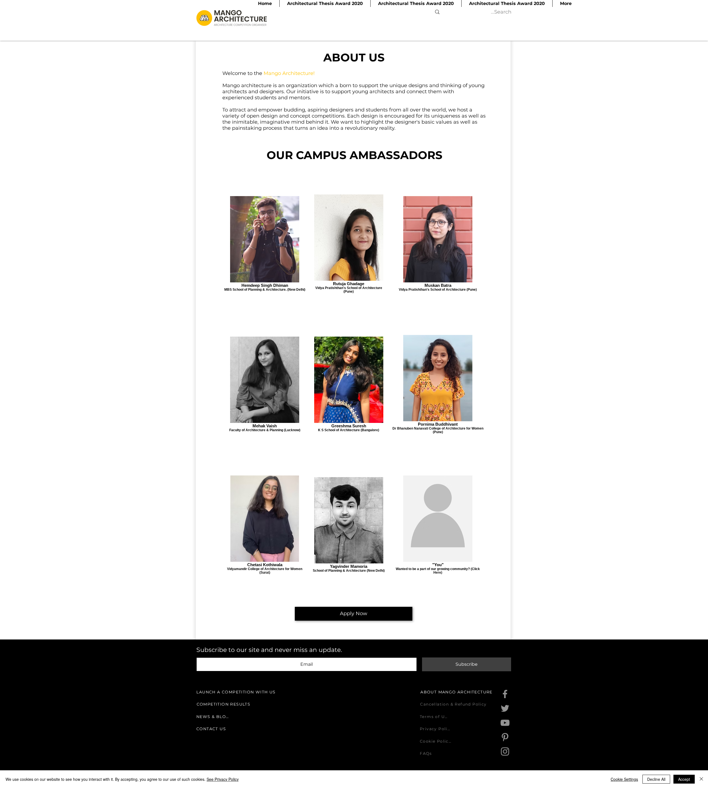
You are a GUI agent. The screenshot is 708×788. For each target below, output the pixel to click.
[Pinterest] (505, 737)
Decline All (656, 779)
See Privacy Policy (223, 779)
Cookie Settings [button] (624, 779)
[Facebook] (505, 693)
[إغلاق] (701, 779)
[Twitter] (505, 708)
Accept (684, 779)
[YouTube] (505, 722)
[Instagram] (505, 751)
